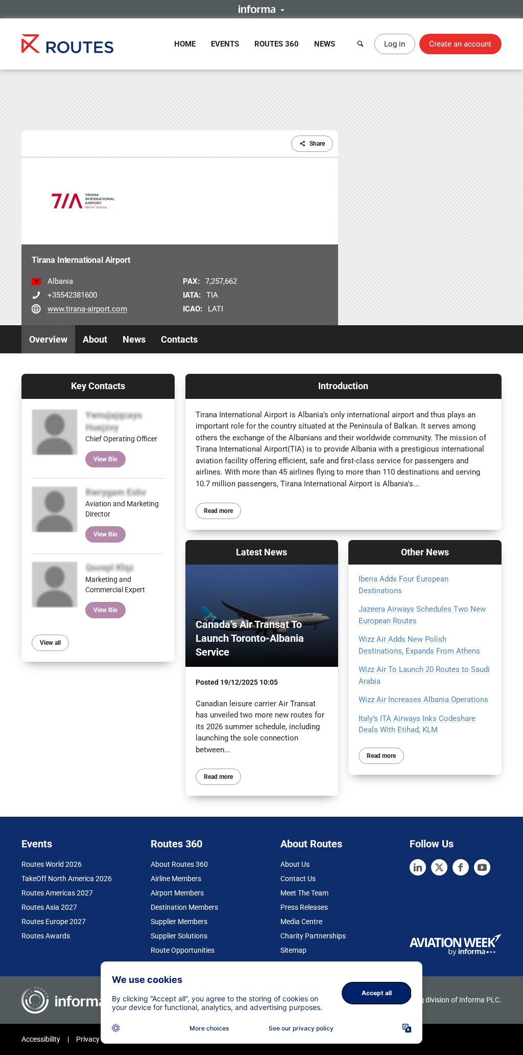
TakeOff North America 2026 (66, 878)
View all (50, 642)
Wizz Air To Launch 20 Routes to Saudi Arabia (424, 675)
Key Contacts (98, 385)
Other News (425, 552)
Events (225, 44)
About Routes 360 (179, 864)
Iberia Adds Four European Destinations (403, 584)
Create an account (460, 44)
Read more (218, 510)
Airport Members (177, 893)
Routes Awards (45, 936)
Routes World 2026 (51, 864)
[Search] (360, 44)
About (95, 339)
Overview (48, 339)
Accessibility (40, 1039)
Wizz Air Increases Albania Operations (423, 699)
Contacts (179, 339)
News (324, 44)
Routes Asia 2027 (49, 907)
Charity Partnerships (313, 936)
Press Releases (304, 907)
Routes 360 (276, 44)
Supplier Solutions (179, 936)
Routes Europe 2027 (53, 921)
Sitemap (293, 950)
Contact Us (298, 878)
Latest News (261, 552)
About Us (295, 864)
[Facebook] (461, 867)
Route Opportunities (183, 950)
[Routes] (67, 43)
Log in (394, 44)
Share (317, 143)
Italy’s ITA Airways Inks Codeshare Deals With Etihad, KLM (417, 724)
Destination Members (184, 907)
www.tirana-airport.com (87, 308)
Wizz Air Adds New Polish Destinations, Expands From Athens (419, 645)
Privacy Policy (98, 1039)
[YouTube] (482, 867)
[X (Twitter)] (439, 867)
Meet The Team (304, 893)
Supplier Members (179, 921)
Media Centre (301, 921)
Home (185, 44)
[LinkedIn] (418, 867)
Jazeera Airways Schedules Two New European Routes (422, 614)
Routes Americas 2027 (57, 893)
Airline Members (176, 878)
